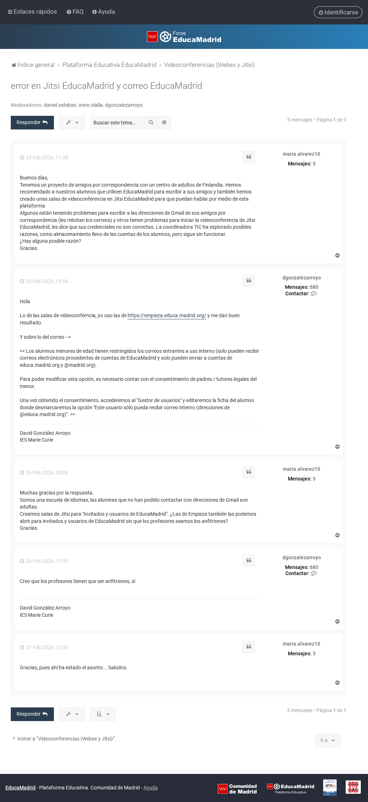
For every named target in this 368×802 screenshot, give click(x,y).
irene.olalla (91, 105)
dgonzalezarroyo (124, 105)
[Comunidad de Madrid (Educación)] (237, 788)
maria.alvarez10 (301, 154)
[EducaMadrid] (290, 788)
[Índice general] (184, 36)
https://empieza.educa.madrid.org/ (167, 315)
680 (314, 287)
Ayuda (150, 787)
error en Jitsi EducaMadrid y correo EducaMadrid (106, 86)
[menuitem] (75, 11)
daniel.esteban (60, 105)
